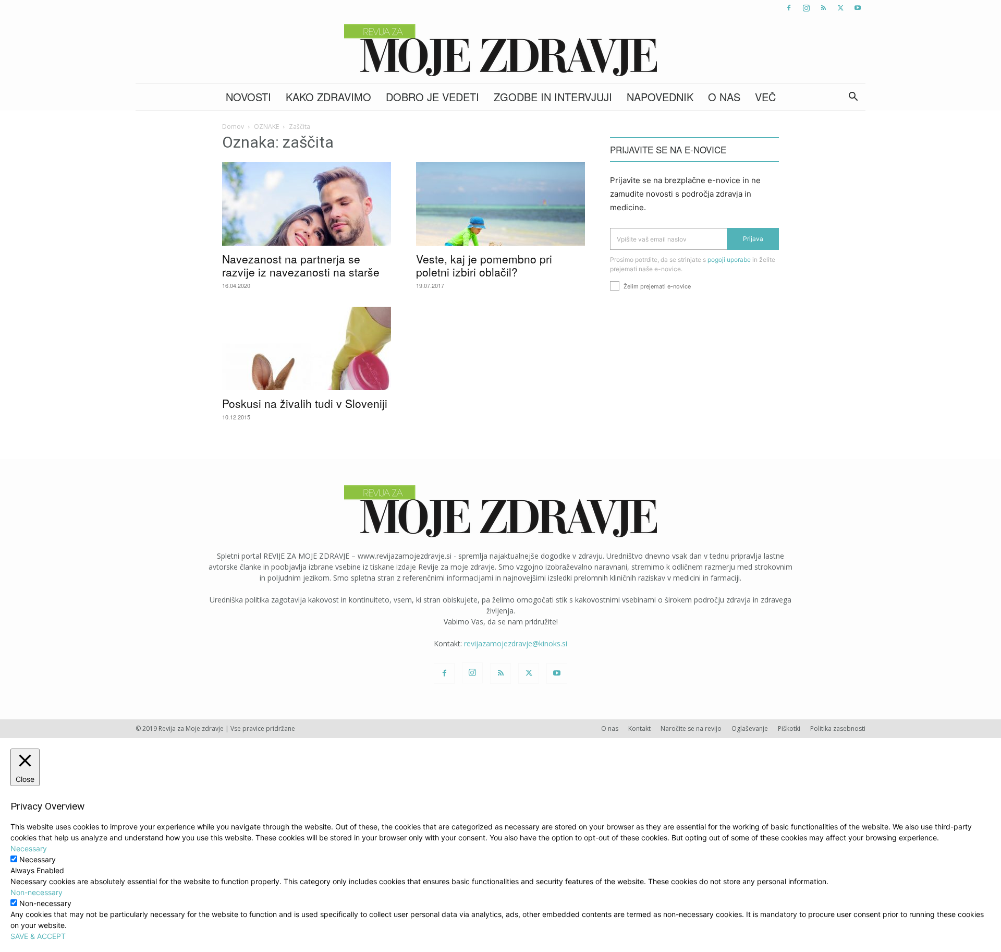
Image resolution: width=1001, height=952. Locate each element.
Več (765, 96)
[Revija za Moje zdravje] (500, 50)
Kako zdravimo (328, 96)
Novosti (248, 96)
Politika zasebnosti (837, 728)
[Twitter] (840, 8)
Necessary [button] (28, 848)
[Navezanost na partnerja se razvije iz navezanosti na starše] (306, 204)
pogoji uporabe (729, 259)
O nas (724, 96)
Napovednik (660, 96)
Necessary (37, 859)
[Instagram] (806, 8)
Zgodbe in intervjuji (553, 96)
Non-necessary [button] (36, 892)
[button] (852, 98)
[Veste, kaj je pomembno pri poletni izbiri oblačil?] (500, 204)
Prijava (753, 239)
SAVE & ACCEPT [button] (38, 936)
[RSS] (823, 8)
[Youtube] (857, 8)
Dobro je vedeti (432, 96)
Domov (233, 126)
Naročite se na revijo (691, 728)
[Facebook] (789, 8)
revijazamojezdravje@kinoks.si (515, 643)
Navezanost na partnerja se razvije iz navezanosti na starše (301, 265)
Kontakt (639, 728)
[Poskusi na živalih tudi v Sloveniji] (306, 348)
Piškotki (789, 728)
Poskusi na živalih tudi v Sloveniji (304, 403)
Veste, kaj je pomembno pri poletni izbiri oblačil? (484, 265)
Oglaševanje (749, 728)
